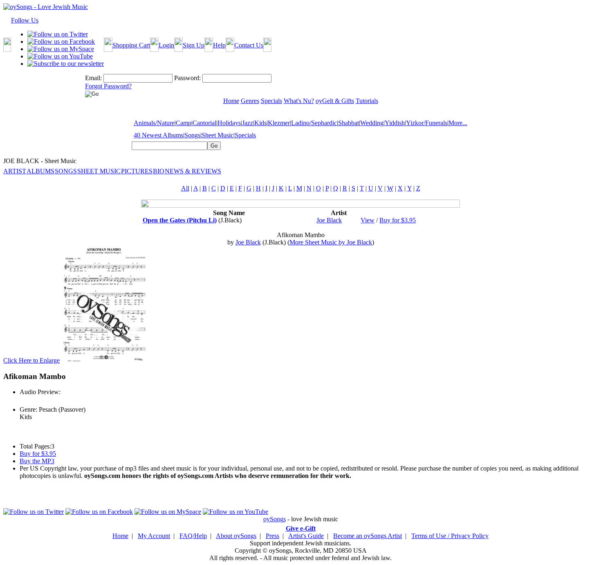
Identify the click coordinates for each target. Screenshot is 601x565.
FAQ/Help (193, 535)
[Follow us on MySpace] (60, 48)
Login (166, 45)
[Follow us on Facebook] (61, 41)
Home (120, 535)
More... (458, 122)
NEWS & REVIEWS (193, 171)
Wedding (371, 122)
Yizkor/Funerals (426, 122)
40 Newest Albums (158, 135)
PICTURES (136, 171)
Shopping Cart (131, 45)
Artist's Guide (306, 535)
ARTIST (14, 171)
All (185, 188)
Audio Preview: (40, 391)
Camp (183, 122)
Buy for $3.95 (397, 220)
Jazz (247, 122)
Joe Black (329, 220)
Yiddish (395, 122)
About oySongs (236, 535)
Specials (245, 135)
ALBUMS (40, 171)
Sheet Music (217, 135)
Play (25, 401)
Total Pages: (35, 446)
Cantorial (204, 122)
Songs (192, 135)
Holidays (229, 122)
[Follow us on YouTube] (60, 56)
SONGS (66, 171)
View (368, 220)
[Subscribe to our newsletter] (65, 63)
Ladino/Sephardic (314, 122)
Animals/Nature (154, 122)
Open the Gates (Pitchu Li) (180, 220)
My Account (154, 535)
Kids (260, 122)
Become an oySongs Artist (367, 535)
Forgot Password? (108, 86)
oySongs (274, 519)
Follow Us (24, 20)
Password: (187, 77)
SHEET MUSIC (99, 171)
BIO (158, 171)
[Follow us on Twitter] (57, 34)
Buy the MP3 (37, 460)
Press (272, 535)
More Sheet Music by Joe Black (330, 242)
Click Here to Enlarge (31, 360)
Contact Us (248, 45)
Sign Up (193, 45)
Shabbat (348, 122)
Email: (93, 77)
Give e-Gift (301, 528)
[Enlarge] (106, 360)
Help (219, 45)
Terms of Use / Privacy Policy (450, 535)
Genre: (28, 409)
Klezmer (279, 122)
